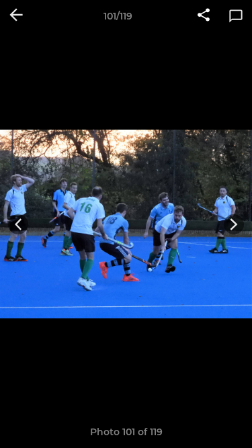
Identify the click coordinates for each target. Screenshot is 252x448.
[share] (204, 16)
